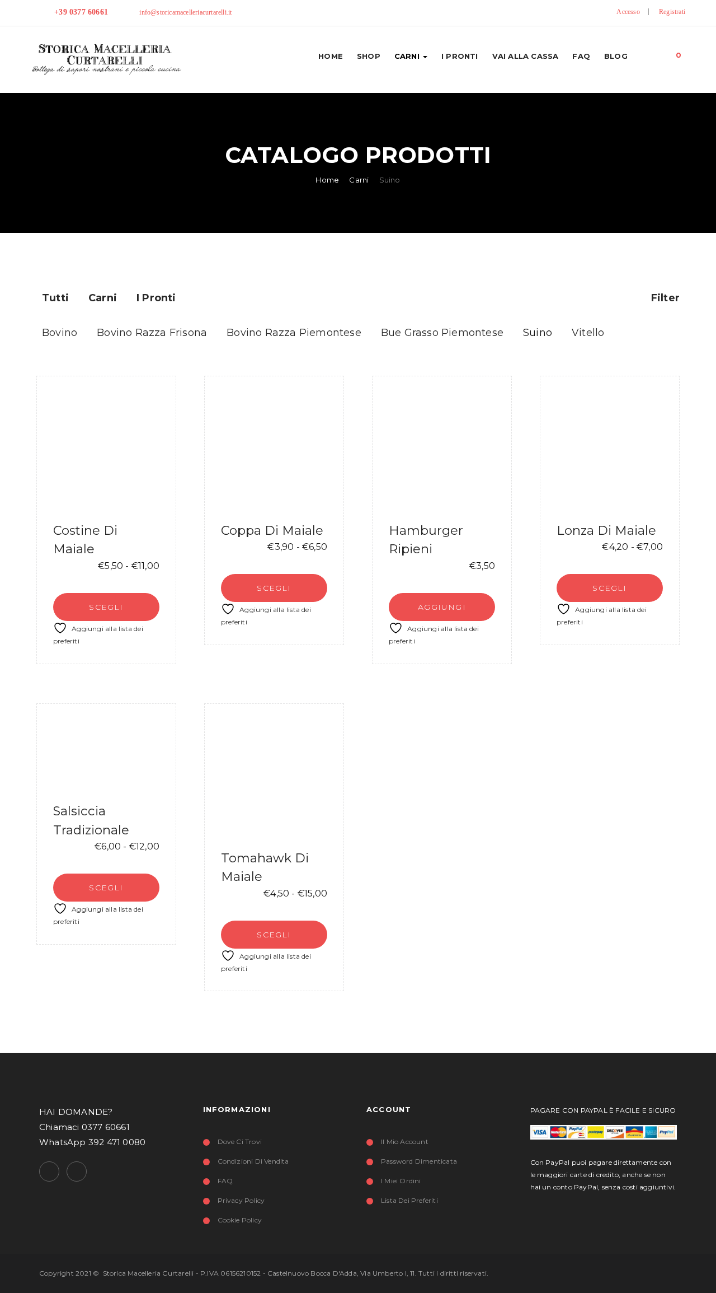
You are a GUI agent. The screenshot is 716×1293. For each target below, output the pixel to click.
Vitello (588, 332)
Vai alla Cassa (525, 56)
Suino (537, 332)
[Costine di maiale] (106, 446)
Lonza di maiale (606, 530)
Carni (408, 56)
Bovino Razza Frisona (152, 332)
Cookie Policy (240, 1220)
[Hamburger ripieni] (442, 446)
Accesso (627, 12)
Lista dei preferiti (409, 1200)
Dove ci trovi (240, 1141)
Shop (368, 56)
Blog (616, 56)
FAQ (581, 56)
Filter (664, 298)
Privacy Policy (241, 1200)
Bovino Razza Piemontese (294, 332)
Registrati (672, 12)
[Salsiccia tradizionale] (106, 750)
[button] (678, 52)
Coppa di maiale (272, 530)
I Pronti (459, 56)
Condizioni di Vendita (253, 1161)
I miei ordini (401, 1181)
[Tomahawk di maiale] (274, 773)
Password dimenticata (419, 1161)
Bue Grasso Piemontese (442, 332)
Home (330, 56)
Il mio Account (404, 1141)
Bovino (59, 332)
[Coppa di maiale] (274, 446)
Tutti (55, 298)
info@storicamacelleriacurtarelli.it (185, 12)
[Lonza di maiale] (610, 446)
